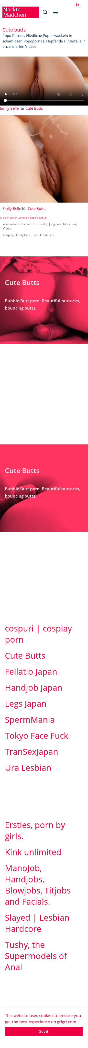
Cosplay (8, 235)
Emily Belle (9, 108)
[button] (45, 12)
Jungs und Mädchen (62, 224)
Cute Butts (34, 108)
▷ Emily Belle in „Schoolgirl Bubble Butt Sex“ (24, 217)
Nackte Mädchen (14, 12)
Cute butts (40, 224)
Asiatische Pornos (18, 224)
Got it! (44, 1031)
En (78, 4)
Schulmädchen (43, 235)
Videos (7, 228)
